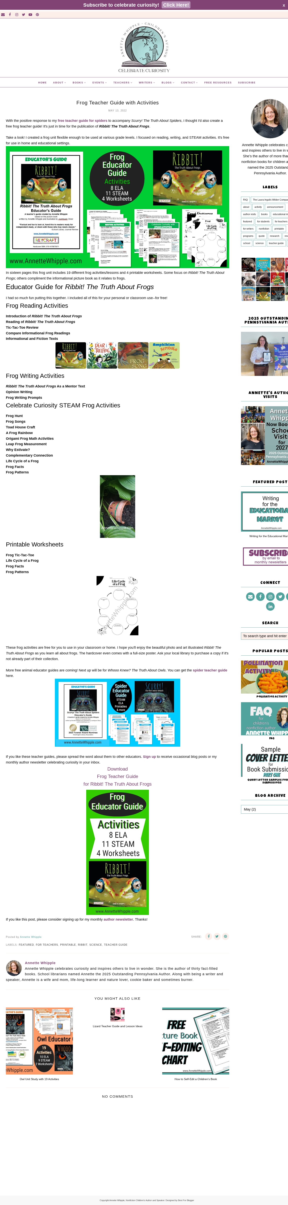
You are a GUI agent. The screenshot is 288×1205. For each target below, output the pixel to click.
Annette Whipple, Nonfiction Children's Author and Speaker (136, 1200)
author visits (249, 214)
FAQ (245, 199)
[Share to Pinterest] (225, 936)
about (246, 207)
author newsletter (118, 919)
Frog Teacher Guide (117, 776)
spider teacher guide (210, 670)
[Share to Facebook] (208, 936)
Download (117, 769)
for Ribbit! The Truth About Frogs (117, 784)
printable (68, 944)
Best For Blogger (186, 1200)
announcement (275, 207)
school (246, 243)
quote (262, 236)
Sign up (149, 757)
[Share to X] (217, 936)
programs (248, 236)
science (95, 944)
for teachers (47, 944)
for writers (248, 228)
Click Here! (176, 5)
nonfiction (264, 228)
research (274, 236)
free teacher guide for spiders (82, 121)
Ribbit (82, 944)
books (264, 214)
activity (258, 207)
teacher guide (116, 944)
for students (263, 221)
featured (26, 944)
